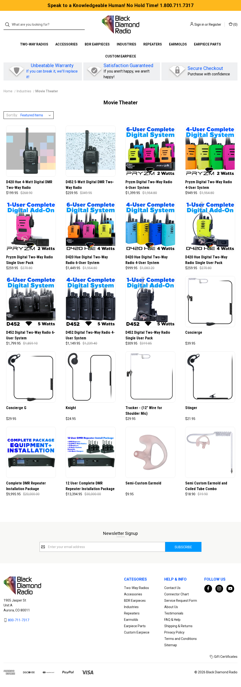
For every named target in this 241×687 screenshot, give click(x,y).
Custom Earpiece (120, 56)
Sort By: (12, 115)
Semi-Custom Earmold (143, 483)
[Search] (9, 24)
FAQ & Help (172, 620)
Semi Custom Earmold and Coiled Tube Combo (206, 486)
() (235, 24)
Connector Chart (176, 594)
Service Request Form (180, 600)
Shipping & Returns (178, 626)
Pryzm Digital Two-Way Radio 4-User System (208, 185)
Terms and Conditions (180, 639)
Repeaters (152, 44)
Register (215, 24)
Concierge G (16, 408)
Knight (71, 408)
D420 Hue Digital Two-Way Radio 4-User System (146, 260)
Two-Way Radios (34, 44)
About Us (171, 607)
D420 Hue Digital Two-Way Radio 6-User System (87, 260)
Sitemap (170, 645)
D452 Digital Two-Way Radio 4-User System (90, 335)
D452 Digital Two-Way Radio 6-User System (30, 335)
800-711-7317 (18, 620)
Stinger (191, 408)
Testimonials (173, 613)
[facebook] (208, 588)
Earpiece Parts (207, 44)
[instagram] (219, 588)
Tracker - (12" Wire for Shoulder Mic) (143, 411)
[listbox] (36, 115)
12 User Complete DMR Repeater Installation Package (90, 486)
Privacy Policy (174, 632)
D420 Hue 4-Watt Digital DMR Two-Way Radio (29, 185)
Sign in (199, 24)
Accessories (66, 44)
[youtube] (230, 588)
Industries (126, 44)
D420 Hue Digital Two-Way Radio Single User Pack (206, 260)
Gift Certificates (225, 657)
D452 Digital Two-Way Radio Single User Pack (147, 335)
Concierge (193, 332)
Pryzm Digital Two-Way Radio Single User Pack (29, 260)
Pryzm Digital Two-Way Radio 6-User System (148, 185)
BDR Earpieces (97, 44)
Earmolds (178, 44)
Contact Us (172, 588)
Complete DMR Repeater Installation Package (26, 486)
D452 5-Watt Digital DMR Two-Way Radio (90, 185)
